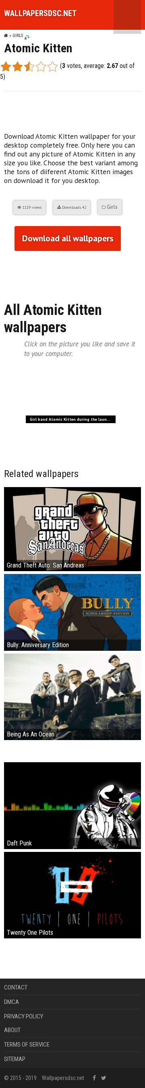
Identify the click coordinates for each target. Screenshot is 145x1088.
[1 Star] (6, 66)
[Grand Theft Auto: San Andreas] (72, 529)
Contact (15, 987)
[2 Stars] (17, 66)
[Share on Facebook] (10, 272)
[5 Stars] (52, 66)
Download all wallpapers (67, 238)
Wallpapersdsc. (40, 13)
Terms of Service (27, 1044)
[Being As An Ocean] (72, 696)
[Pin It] (56, 272)
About (12, 1030)
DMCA (11, 1002)
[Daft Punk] (72, 805)
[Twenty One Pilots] (72, 895)
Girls (17, 35)
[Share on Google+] (25, 272)
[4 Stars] (41, 66)
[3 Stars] (29, 66)
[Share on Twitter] (41, 272)
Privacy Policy (23, 1016)
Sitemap (14, 1059)
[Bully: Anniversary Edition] (72, 612)
